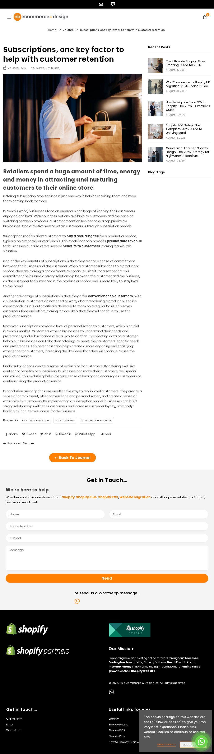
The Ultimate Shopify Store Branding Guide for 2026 (185, 63)
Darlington (117, 662)
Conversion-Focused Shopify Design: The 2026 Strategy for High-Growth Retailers (187, 152)
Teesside (191, 658)
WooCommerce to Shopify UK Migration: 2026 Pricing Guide (188, 84)
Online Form (14, 719)
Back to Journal (74, 457)
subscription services (96, 420)
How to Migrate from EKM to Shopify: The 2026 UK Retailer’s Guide (188, 106)
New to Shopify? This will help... (129, 742)
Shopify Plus (117, 736)
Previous (14, 443)
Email (10, 724)
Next (26, 443)
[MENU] (9, 16)
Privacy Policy (166, 744)
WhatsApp (13, 730)
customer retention (35, 420)
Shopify (114, 719)
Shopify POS (117, 730)
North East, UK (177, 662)
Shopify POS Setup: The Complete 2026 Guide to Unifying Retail (184, 129)
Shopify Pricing (119, 724)
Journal (68, 30)
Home (52, 30)
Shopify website (143, 671)
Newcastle (134, 662)
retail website (65, 420)
